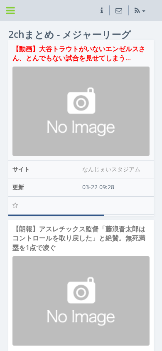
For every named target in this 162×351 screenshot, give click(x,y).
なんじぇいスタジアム (111, 169)
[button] (101, 10)
